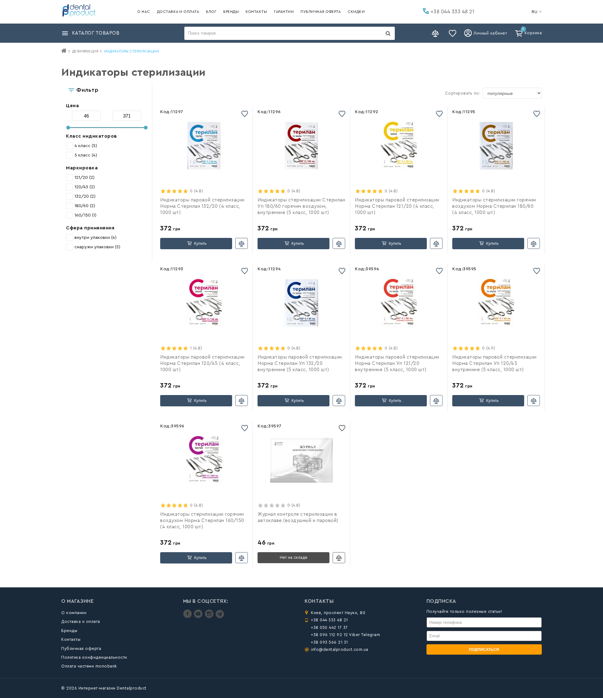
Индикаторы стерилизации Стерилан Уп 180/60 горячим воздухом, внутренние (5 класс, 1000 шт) (301, 206)
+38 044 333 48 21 (451, 11)
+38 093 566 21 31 (329, 642)
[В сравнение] (241, 243)
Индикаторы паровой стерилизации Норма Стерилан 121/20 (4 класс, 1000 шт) (397, 206)
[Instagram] (210, 617)
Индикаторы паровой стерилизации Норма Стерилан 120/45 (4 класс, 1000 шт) (202, 363)
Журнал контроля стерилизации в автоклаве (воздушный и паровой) (298, 517)
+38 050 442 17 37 (329, 627)
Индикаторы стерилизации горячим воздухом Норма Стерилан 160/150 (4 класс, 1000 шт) (202, 520)
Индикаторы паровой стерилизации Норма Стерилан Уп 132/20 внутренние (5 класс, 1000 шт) (300, 363)
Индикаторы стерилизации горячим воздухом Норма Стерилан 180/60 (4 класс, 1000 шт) (494, 206)
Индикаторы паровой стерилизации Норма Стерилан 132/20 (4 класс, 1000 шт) (202, 206)
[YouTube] (199, 617)
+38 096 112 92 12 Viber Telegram (345, 635)
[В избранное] (244, 113)
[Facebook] (188, 617)
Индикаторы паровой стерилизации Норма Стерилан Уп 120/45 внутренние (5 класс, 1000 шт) (494, 363)
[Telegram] (219, 617)
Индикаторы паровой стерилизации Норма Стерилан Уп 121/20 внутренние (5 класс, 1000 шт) (397, 363)
